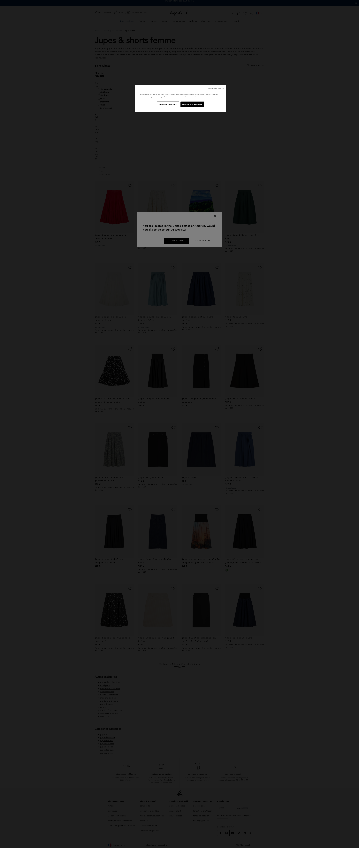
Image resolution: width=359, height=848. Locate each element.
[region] (180, 98)
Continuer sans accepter (215, 88)
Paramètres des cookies (168, 104)
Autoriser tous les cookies (192, 104)
